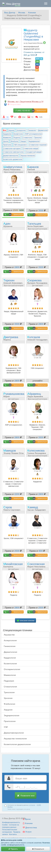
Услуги (28, 831)
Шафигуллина (12, 167)
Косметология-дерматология (17, 744)
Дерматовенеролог (10, 155)
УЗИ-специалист (20, 144)
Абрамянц (35, 394)
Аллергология (10, 640)
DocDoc (10, 807)
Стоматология (10, 686)
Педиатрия (9, 680)
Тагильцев (35, 224)
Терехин (12, 281)
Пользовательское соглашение (9, 830)
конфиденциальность (15, 845)
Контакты (13, 834)
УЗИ (6, 726)
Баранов (34, 169)
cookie (39, 805)
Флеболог (14, 141)
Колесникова (36, 451)
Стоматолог (27, 137)
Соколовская (36, 565)
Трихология (9, 692)
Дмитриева (10, 339)
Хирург (23, 141)
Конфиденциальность (11, 822)
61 (37, 70)
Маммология (10, 675)
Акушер (11, 130)
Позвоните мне (27, 795)
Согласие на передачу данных (10, 825)
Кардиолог (7, 134)
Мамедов (13, 451)
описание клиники (26, 620)
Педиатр (16, 137)
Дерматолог (43, 130)
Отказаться (39, 848)
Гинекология (9, 646)
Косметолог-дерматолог (12, 159)
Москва (21, 12)
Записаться (18, 214)
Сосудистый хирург (33, 152)
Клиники (32, 12)
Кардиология (10, 657)
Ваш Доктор (9, 12)
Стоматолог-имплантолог (13, 152)
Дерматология (10, 651)
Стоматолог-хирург (30, 148)
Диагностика (31, 827)
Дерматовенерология (14, 732)
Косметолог (18, 134)
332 (37, 64)
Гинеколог (32, 130)
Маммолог (7, 137)
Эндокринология (11, 715)
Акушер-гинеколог (28, 155)
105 (37, 61)
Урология (8, 698)
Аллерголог (21, 130)
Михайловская (13, 566)
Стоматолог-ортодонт (12, 148)
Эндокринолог (34, 141)
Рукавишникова (13, 395)
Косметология (10, 663)
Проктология (10, 721)
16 (37, 67)
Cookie (5, 824)
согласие (32, 805)
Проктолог (7, 144)
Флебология (9, 703)
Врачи (27, 819)
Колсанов (37, 338)
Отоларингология (12, 669)
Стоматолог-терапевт (38, 144)
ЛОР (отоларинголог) (33, 134)
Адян (8, 225)
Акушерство (9, 634)
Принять (14, 848)
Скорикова (37, 281)
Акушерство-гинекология (15, 738)
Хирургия (8, 709)
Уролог (5, 141)
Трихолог (38, 137)
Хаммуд (36, 508)
